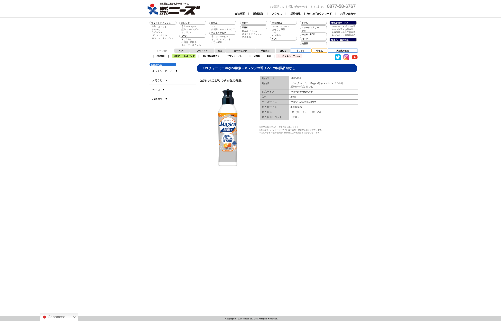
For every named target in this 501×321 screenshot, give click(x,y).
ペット (182, 50)
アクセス (277, 13)
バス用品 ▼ (160, 99)
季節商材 (265, 50)
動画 (269, 56)
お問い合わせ (348, 13)
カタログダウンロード (319, 13)
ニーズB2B (254, 56)
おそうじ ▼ (160, 80)
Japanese (56, 317)
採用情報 (295, 13)
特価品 (319, 50)
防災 (220, 50)
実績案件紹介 (342, 50)
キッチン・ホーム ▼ (165, 71)
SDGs (283, 50)
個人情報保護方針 (211, 56)
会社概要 (240, 13)
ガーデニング (240, 50)
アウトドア (202, 50)
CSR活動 (161, 56)
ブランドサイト (234, 56)
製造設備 (258, 13)
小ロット (300, 50)
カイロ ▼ (158, 89)
